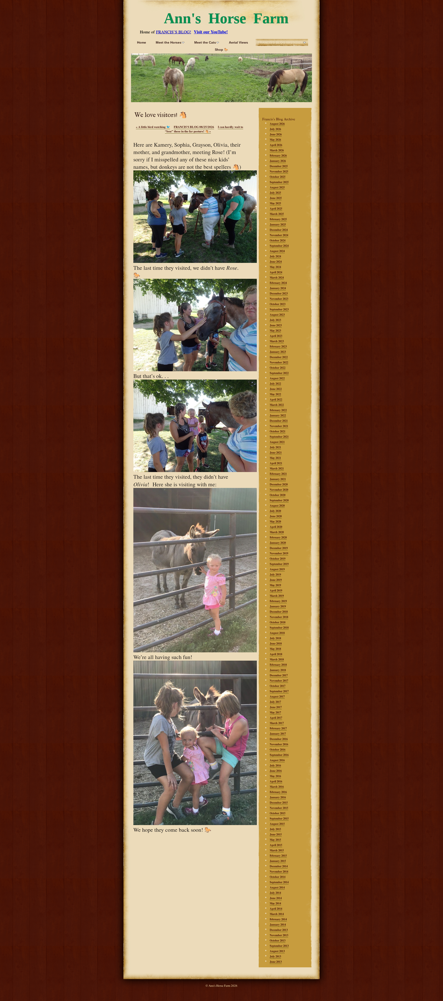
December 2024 (279, 230)
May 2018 (275, 649)
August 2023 (277, 315)
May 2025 (275, 203)
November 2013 (279, 935)
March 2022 (277, 405)
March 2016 (277, 787)
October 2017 (277, 686)
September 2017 (279, 691)
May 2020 (275, 521)
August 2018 (277, 633)
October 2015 (277, 813)
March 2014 (277, 914)
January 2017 (278, 734)
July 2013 (275, 956)
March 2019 (277, 596)
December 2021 (279, 421)
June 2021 (276, 452)
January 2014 (278, 925)
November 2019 (279, 553)
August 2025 (277, 187)
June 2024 (276, 262)
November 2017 (279, 681)
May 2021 (275, 458)
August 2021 (277, 442)
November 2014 (279, 871)
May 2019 (275, 585)
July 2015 (275, 829)
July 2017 (275, 702)
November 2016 (279, 744)
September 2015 (279, 818)
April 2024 (276, 272)
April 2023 (276, 336)
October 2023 (277, 304)
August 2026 (277, 124)
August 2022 (277, 378)
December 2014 (279, 866)
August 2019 (277, 569)
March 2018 (277, 659)
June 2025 (276, 198)
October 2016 (277, 749)
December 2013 (279, 930)
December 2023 (279, 293)
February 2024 (278, 283)
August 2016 (277, 760)
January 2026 (278, 161)
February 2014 (278, 919)
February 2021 (278, 474)
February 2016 (278, 792)
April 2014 (276, 909)
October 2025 (277, 177)
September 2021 (279, 437)
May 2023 (275, 331)
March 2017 (277, 723)
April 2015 (276, 845)
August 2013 (277, 951)
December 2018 (279, 612)
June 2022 (276, 389)
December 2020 (279, 484)
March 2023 (277, 341)
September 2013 (279, 946)
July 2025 (275, 193)
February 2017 (278, 728)
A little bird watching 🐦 (153, 127)
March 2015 (277, 850)
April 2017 (276, 718)
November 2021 (279, 426)
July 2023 (275, 320)
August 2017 (277, 696)
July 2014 (275, 893)
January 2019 (278, 606)
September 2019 (279, 564)
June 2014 (276, 898)
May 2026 (275, 140)
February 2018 (278, 665)
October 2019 (277, 559)
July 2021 (275, 447)
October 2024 (277, 240)
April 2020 (276, 527)
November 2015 (279, 808)
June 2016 (276, 771)
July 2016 (275, 765)
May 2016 (275, 776)
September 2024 (279, 246)
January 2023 (278, 352)
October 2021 (277, 431)
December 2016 (279, 739)
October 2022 (277, 368)
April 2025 (276, 209)
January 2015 (278, 861)
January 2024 (278, 288)
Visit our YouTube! (211, 32)
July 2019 (275, 574)
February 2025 (278, 219)
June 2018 (276, 643)
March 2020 (277, 532)
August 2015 (277, 824)
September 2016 (279, 755)
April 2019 (276, 590)
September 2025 (279, 182)
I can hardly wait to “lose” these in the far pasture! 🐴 (204, 129)
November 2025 (279, 171)
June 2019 (276, 580)
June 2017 (276, 707)
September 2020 (279, 500)
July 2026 (275, 129)
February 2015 (278, 856)
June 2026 (276, 134)
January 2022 (278, 415)
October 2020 (277, 495)
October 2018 (277, 622)
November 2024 (279, 235)
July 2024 (275, 256)
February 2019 (278, 601)
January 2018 (278, 670)
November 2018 (279, 617)
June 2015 (276, 834)
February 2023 (278, 346)
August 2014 (277, 887)
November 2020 (279, 490)
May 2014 (275, 903)
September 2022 (279, 373)
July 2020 (275, 511)
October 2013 (277, 940)
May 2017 (275, 712)
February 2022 (278, 410)
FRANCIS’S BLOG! (173, 32)
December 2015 (279, 803)
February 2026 (278, 155)
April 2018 (276, 654)
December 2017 (279, 675)
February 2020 (278, 537)
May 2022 (275, 394)
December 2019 (279, 548)
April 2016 (276, 781)
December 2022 (279, 357)
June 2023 (276, 325)
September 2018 (279, 628)
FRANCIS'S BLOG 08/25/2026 (194, 127)
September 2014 (279, 882)
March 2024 (277, 277)
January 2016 (278, 797)
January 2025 (278, 224)
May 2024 (275, 267)
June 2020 (276, 516)
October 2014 (277, 877)
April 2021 (276, 463)
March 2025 (277, 214)
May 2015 (275, 840)
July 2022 (275, 384)
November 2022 (279, 362)
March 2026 (277, 150)
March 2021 (277, 468)
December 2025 (279, 166)
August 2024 (277, 251)
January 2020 (278, 543)
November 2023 (279, 299)
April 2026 (276, 145)
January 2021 (278, 479)
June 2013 (276, 962)
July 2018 (275, 638)
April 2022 (276, 399)
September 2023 (279, 309)
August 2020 (277, 506)
